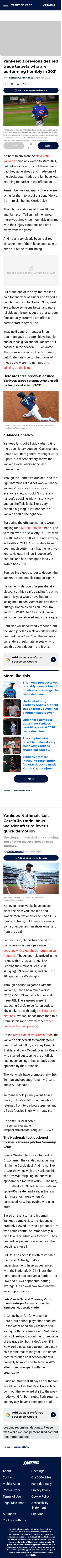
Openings (37, 1471)
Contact (8, 1477)
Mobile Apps (11, 1484)
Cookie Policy (40, 1496)
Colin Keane (15, 851)
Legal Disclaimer (14, 1503)
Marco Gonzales (32, 528)
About (7, 1471)
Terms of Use (12, 1496)
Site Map (37, 1514)
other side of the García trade (33, 1035)
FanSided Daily (41, 1484)
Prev (14, 146)
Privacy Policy (40, 1490)
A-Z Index (9, 1514)
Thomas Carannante (20, 77)
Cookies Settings (14, 1520)
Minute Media (23, 1529)
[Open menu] (5, 5)
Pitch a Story (11, 1490)
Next (48, 146)
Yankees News (21, 1447)
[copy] (24, 84)
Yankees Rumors (23, 790)
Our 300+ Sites (41, 1477)
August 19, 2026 (42, 1130)
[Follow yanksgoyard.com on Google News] (53, 659)
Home (6, 790)
